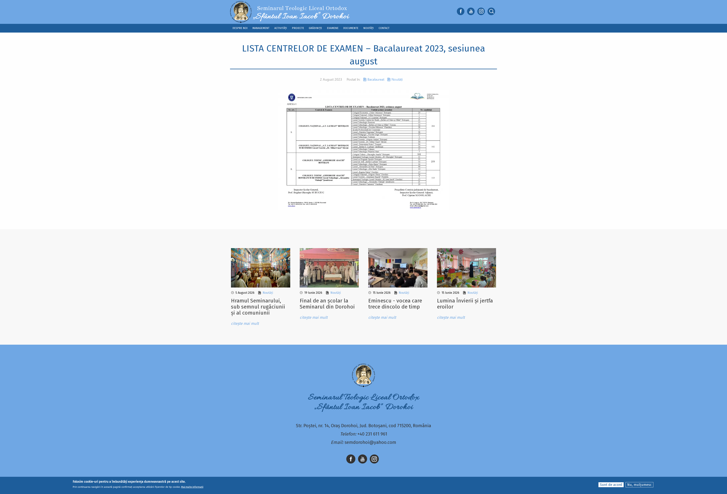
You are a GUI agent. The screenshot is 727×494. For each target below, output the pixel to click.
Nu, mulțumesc (639, 485)
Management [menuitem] (260, 28)
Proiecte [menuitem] (298, 28)
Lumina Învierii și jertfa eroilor (465, 304)
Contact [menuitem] (384, 28)
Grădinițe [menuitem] (315, 28)
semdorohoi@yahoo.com (370, 442)
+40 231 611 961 (372, 434)
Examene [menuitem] (333, 28)
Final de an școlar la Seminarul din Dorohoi (327, 304)
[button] (363, 149)
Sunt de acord (611, 485)
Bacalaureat (375, 79)
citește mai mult (245, 323)
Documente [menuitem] (350, 28)
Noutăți (397, 79)
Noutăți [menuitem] (368, 28)
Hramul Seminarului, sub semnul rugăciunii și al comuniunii (258, 307)
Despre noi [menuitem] (240, 28)
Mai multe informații (192, 487)
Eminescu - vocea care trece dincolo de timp (395, 304)
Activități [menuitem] (280, 28)
